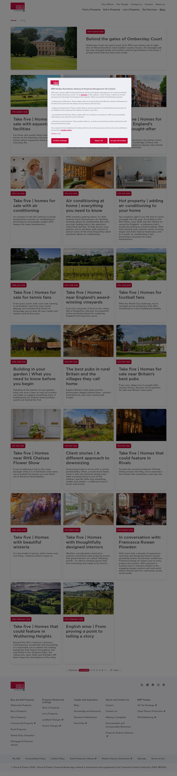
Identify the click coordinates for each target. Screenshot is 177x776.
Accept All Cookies (118, 141)
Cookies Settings (60, 141)
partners (84, 95)
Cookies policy (66, 130)
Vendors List (56, 134)
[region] (89, 112)
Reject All (99, 141)
